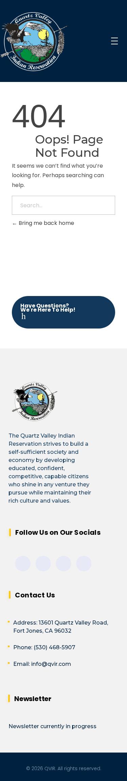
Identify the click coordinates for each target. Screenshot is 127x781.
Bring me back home (45, 223)
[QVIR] (51, 41)
